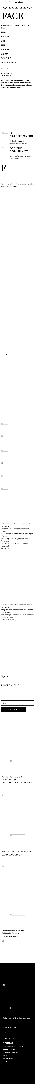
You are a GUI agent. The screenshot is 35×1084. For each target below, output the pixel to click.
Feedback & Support (10, 1053)
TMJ (3, 45)
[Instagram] (3, 556)
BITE (3, 41)
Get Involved (8, 1058)
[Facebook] (8, 556)
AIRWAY (5, 36)
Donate (5, 1061)
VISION (5, 54)
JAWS (4, 32)
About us (4, 68)
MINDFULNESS (8, 62)
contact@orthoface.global (13, 1046)
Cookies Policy (9, 1050)
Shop (5, 1055)
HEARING (5, 49)
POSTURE (6, 58)
